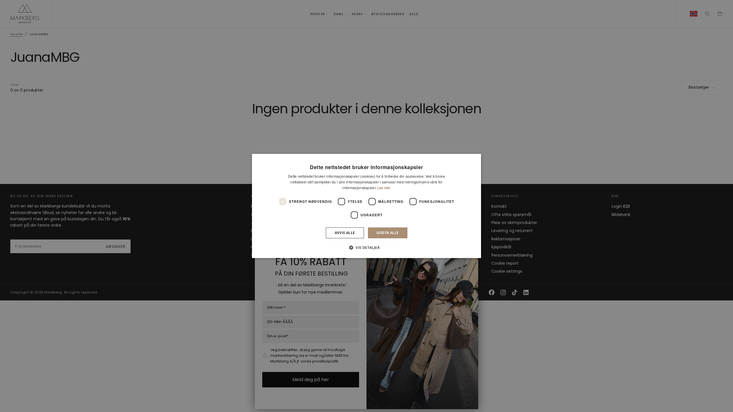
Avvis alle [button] (345, 232)
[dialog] (366, 206)
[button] (366, 247)
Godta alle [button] (388, 232)
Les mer (384, 187)
